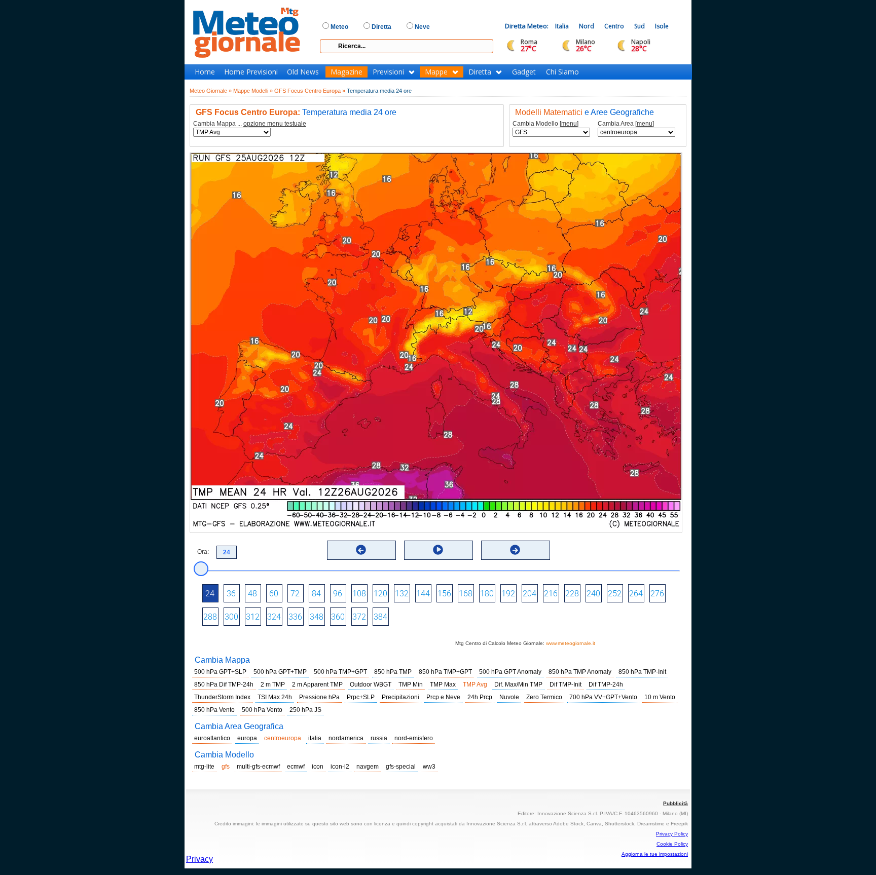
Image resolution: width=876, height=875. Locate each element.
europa (247, 738)
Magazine (346, 71)
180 (487, 593)
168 (465, 593)
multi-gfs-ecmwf (258, 766)
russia (379, 738)
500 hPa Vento (262, 709)
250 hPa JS (305, 709)
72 (295, 593)
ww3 (429, 766)
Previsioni (388, 71)
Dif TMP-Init (565, 684)
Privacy (199, 859)
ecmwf (296, 766)
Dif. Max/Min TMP (518, 684)
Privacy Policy (672, 833)
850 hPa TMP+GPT (445, 671)
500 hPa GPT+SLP (220, 671)
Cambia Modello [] (545, 124)
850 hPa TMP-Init (642, 671)
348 (316, 617)
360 (338, 617)
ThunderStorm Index (222, 697)
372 (359, 617)
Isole (662, 26)
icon (317, 766)
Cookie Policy (672, 844)
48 (252, 593)
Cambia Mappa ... (249, 124)
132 (402, 593)
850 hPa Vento (214, 709)
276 (657, 593)
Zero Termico (544, 697)
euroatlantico (212, 738)
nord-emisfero (413, 738)
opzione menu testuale (274, 123)
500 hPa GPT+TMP (280, 671)
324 (274, 617)
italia (314, 738)
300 (231, 617)
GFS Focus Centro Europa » (309, 91)
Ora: (203, 551)
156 (444, 593)
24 (209, 593)
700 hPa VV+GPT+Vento (603, 697)
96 (337, 593)
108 (359, 593)
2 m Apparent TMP (317, 684)
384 (380, 617)
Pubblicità (675, 803)
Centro (614, 26)
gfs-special (401, 766)
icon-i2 (340, 766)
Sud (639, 26)
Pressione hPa (319, 697)
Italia (562, 26)
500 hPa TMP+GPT (340, 671)
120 (380, 593)
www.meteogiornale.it (570, 643)
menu (569, 123)
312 (253, 617)
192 (508, 593)
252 (615, 593)
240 (593, 593)
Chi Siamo (562, 71)
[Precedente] (360, 549)
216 (551, 593)
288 (210, 617)
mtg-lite (204, 766)
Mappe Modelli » (253, 91)
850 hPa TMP (393, 671)
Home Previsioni (251, 71)
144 (423, 593)
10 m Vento (659, 697)
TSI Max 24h (275, 697)
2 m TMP (273, 684)
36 (231, 593)
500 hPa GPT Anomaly (510, 671)
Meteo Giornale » (211, 91)
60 (273, 593)
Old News (303, 71)
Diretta (479, 71)
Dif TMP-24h (606, 684)
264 (636, 593)
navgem (367, 766)
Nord (586, 26)
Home (205, 71)
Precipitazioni (400, 697)
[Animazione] (438, 549)
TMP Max (443, 684)
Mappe (436, 71)
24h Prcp (479, 697)
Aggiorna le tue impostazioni (655, 854)
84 (316, 593)
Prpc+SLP (361, 697)
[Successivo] (515, 549)
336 (295, 617)
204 (529, 593)
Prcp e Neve (443, 697)
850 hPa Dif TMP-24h (223, 684)
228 (572, 593)
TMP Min (410, 684)
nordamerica (345, 738)
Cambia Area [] (626, 124)
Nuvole (509, 697)
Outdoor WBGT (370, 684)
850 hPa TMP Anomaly (580, 671)
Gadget (524, 71)
